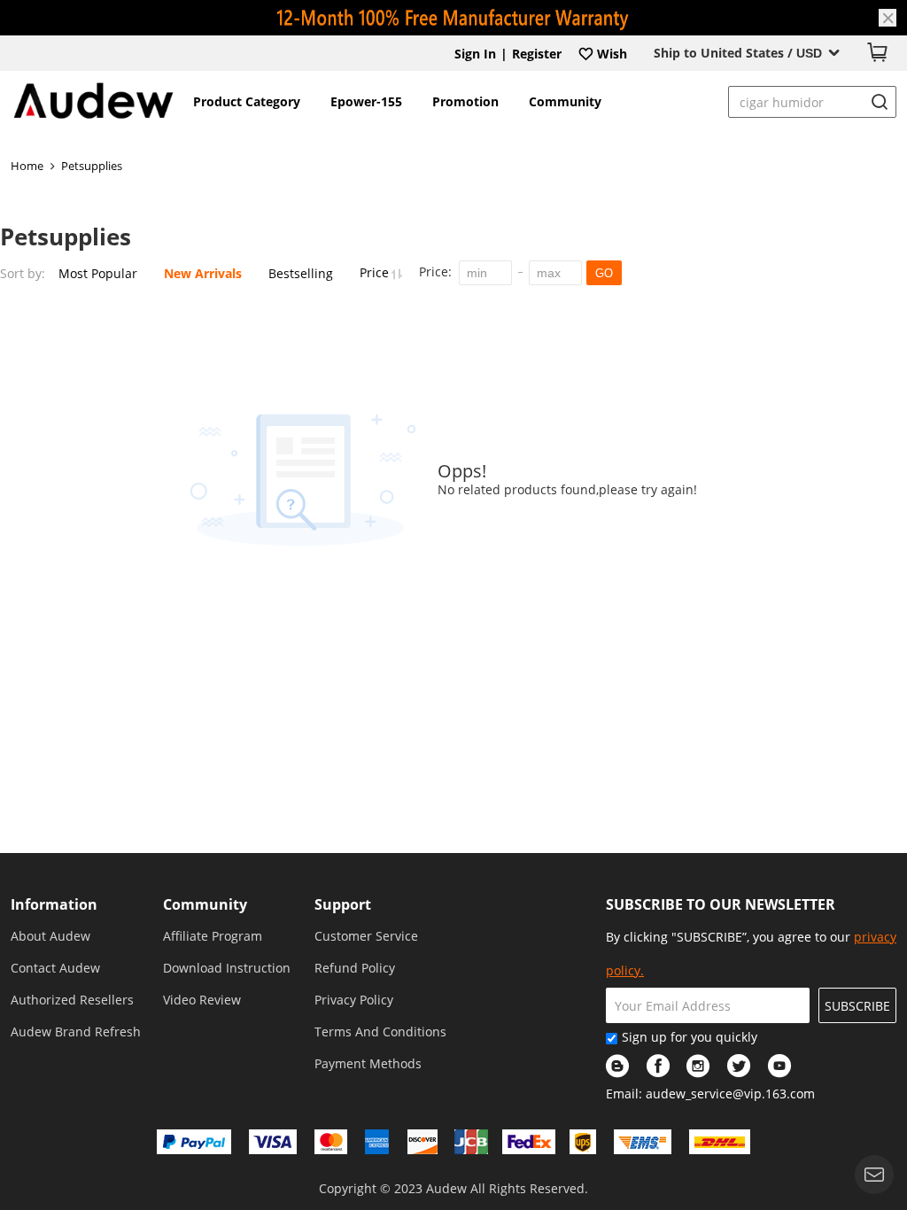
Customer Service (366, 935)
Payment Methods (368, 1063)
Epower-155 (366, 101)
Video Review (202, 999)
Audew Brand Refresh (76, 1031)
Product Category (246, 101)
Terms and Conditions (380, 1031)
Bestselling (300, 273)
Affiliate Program (212, 935)
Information (54, 904)
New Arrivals (203, 273)
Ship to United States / (738, 52)
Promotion (465, 101)
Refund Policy (354, 967)
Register (537, 53)
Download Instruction (227, 967)
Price (376, 272)
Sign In (475, 53)
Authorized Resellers (72, 999)
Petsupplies (91, 166)
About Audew (50, 935)
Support (342, 904)
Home (27, 166)
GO (604, 273)
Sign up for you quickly (689, 1036)
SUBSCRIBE (857, 1005)
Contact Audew (55, 967)
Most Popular (97, 273)
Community (565, 101)
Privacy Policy (353, 999)
